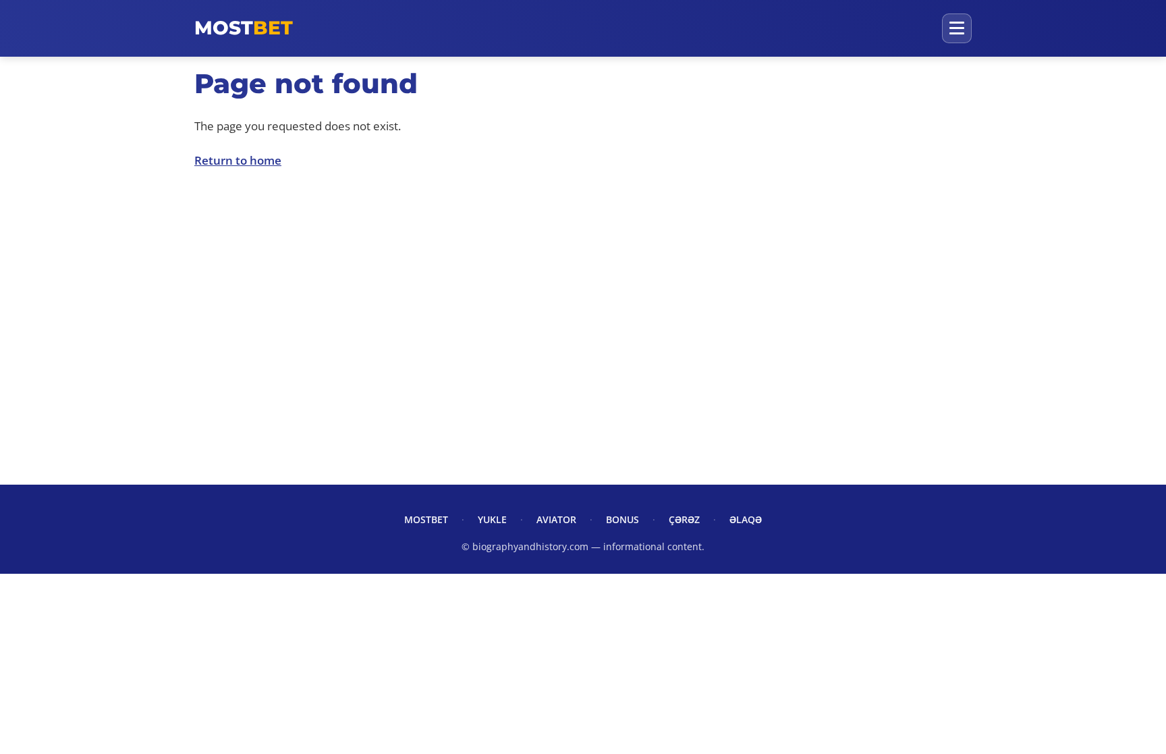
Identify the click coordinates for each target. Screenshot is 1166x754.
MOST (243, 27)
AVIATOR (556, 519)
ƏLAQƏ (745, 519)
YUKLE (492, 519)
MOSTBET (426, 519)
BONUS (622, 519)
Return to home (237, 160)
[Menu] (957, 28)
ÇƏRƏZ (684, 519)
